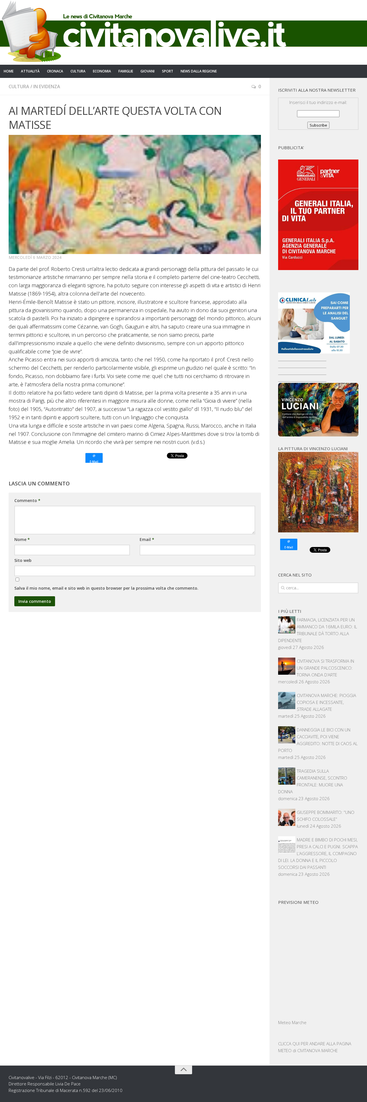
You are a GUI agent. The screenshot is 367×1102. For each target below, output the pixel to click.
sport (167, 71)
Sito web (23, 560)
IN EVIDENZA (46, 86)
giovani (147, 71)
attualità (30, 71)
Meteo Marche (292, 1022)
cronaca (55, 71)
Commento (27, 500)
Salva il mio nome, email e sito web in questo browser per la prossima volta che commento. (106, 588)
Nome (22, 539)
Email (147, 539)
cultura (78, 71)
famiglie (125, 71)
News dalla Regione (199, 71)
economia (102, 71)
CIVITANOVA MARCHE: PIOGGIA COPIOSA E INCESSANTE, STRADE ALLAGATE (326, 702)
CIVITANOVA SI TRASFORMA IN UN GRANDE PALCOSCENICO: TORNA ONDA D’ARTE (325, 668)
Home (8, 71)
